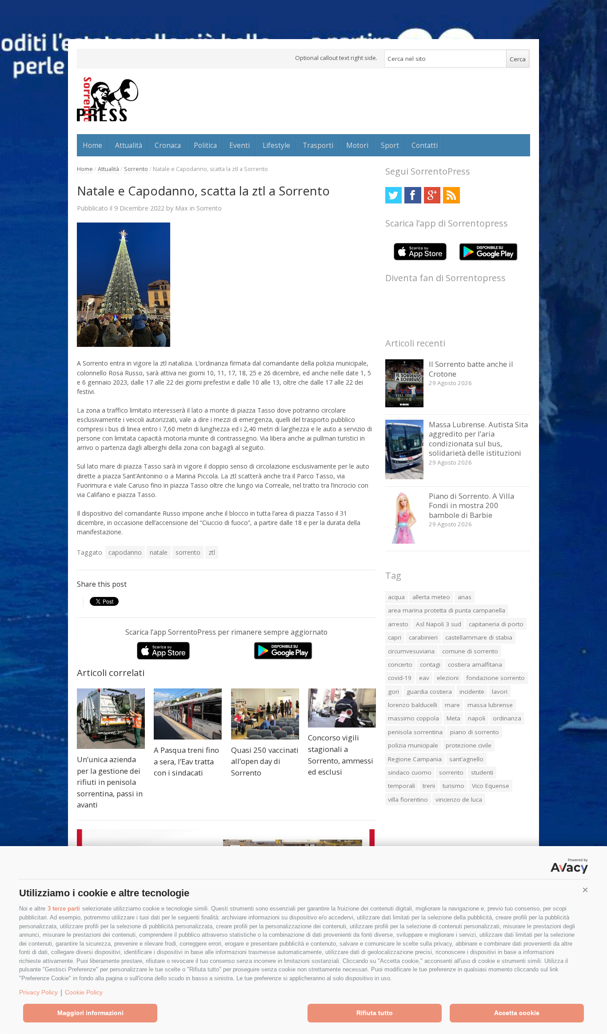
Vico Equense (490, 786)
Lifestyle (276, 145)
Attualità (128, 145)
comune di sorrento (470, 651)
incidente (471, 692)
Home (92, 145)
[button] (585, 890)
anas (464, 597)
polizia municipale (413, 745)
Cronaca (168, 145)
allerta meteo (431, 597)
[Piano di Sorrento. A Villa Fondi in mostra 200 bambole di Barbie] (404, 541)
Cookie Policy (84, 992)
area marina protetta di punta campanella (446, 610)
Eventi (239, 145)
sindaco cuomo (409, 772)
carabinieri (423, 637)
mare (452, 705)
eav (424, 678)
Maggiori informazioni (90, 1012)
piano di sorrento (474, 732)
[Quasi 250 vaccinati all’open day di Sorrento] (265, 714)
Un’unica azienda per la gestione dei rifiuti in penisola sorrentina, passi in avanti (110, 782)
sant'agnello (466, 759)
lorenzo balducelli (412, 705)
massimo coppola (413, 718)
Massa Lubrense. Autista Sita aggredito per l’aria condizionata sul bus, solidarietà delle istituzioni (478, 438)
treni (429, 786)
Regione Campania (415, 759)
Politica (205, 145)
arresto (398, 624)
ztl (211, 552)
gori (393, 692)
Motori (357, 145)
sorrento (188, 552)
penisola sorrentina (415, 732)
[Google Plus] (432, 195)
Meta (453, 718)
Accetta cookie (516, 1012)
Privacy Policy (38, 992)
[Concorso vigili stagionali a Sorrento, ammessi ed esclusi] (342, 708)
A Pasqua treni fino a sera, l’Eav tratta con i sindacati (186, 761)
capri (394, 637)
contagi (430, 664)
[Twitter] (393, 195)
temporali (401, 786)
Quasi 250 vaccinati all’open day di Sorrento (265, 761)
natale (159, 552)
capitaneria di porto (496, 624)
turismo (453, 786)
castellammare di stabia (478, 637)
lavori (499, 692)
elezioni (448, 678)
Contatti (424, 145)
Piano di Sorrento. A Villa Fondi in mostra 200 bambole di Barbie (471, 505)
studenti (482, 772)
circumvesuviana (411, 651)
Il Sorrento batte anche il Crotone (471, 369)
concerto (400, 664)
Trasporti (318, 145)
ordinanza (507, 718)
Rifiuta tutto (374, 1012)
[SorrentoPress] (107, 99)
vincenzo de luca (458, 799)
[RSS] (451, 195)
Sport (390, 145)
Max (181, 207)
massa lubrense (490, 705)
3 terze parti (64, 908)
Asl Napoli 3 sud (438, 624)
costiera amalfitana (475, 664)
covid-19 (399, 678)
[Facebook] (412, 195)
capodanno (125, 552)
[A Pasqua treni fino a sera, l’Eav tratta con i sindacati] (188, 714)
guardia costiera (429, 692)
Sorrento (136, 169)
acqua (396, 597)
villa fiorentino (408, 799)
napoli (476, 718)
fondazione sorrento (495, 678)
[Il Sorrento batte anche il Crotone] (404, 405)
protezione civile (468, 745)
